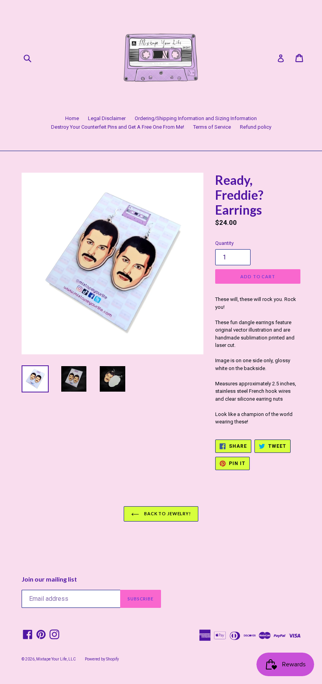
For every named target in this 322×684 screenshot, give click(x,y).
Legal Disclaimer (107, 118)
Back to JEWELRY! (167, 513)
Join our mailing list (49, 579)
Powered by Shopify (102, 659)
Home (72, 118)
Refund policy (255, 127)
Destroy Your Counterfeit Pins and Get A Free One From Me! (117, 127)
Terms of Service (212, 127)
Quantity (224, 243)
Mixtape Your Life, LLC (56, 659)
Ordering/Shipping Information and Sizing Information (196, 118)
